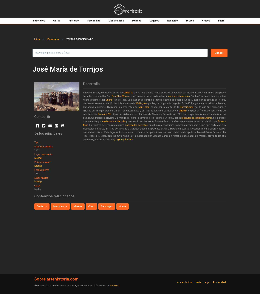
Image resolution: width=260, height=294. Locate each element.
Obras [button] (91, 206)
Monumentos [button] (60, 206)
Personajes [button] (107, 206)
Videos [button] (122, 206)
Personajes (53, 39)
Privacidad (219, 282)
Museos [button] (78, 206)
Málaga (38, 181)
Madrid (38, 158)
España (38, 165)
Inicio (37, 39)
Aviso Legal (203, 282)
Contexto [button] (42, 206)
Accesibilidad (185, 282)
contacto (115, 285)
